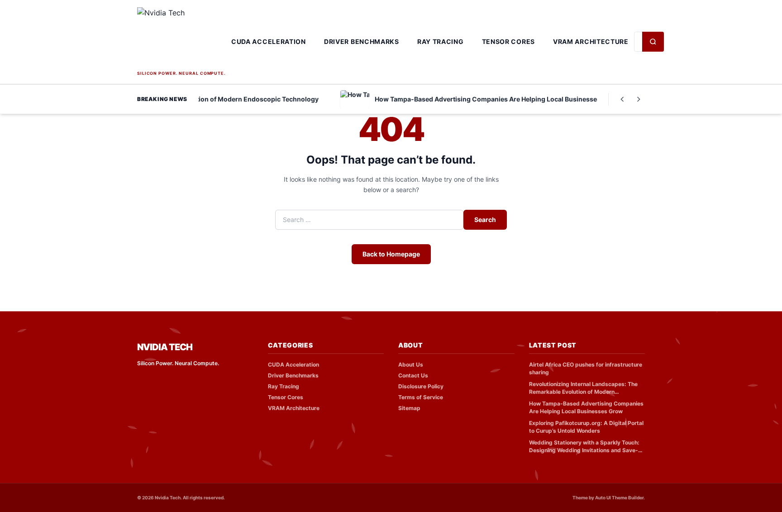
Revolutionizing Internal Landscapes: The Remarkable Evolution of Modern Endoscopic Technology (583, 388)
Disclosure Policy (420, 386)
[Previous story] (622, 99)
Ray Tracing (440, 41)
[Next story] (638, 99)
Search (485, 219)
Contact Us (413, 375)
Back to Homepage (391, 254)
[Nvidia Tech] (181, 37)
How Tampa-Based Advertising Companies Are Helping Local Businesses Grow (586, 407)
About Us (410, 364)
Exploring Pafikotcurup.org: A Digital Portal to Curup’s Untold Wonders (586, 427)
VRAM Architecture (591, 41)
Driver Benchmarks (361, 41)
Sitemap (409, 408)
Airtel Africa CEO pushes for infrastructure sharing (585, 368)
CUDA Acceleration (268, 41)
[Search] (653, 42)
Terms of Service (420, 397)
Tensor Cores (508, 41)
